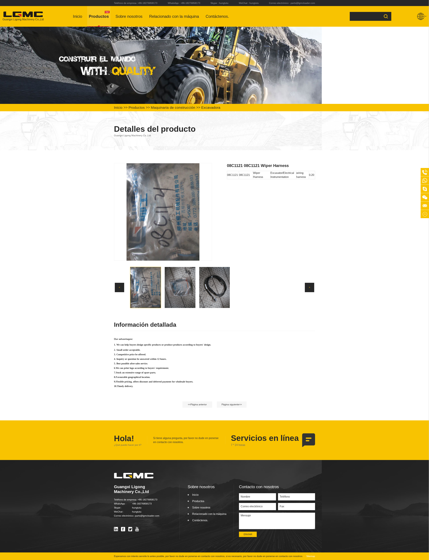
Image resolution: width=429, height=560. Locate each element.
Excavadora (210, 107)
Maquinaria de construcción (173, 107)
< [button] (119, 287)
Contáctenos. (217, 16)
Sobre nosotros (128, 16)
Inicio (77, 16)
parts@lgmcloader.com (303, 3)
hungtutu (223, 3)
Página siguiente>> (232, 404)
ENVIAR (248, 534)
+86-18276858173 (147, 3)
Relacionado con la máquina (174, 16)
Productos (99, 16)
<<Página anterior (197, 404)
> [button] (309, 287)
